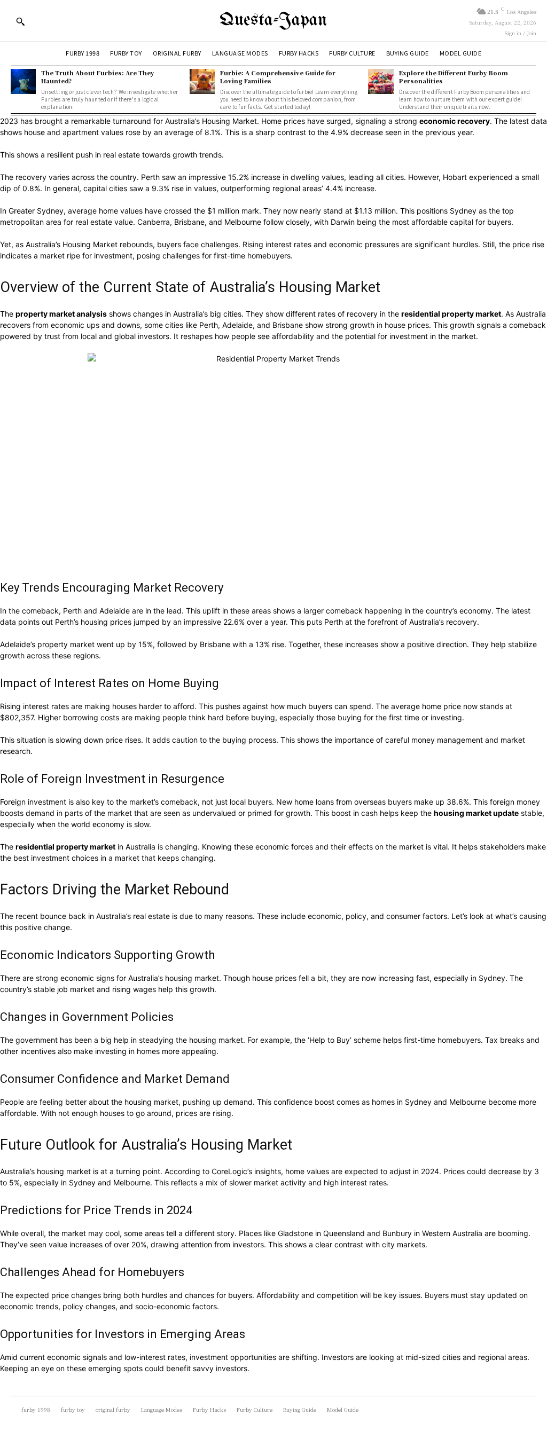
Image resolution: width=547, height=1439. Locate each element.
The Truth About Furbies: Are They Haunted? (97, 76)
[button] (20, 21)
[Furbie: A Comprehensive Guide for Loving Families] (202, 81)
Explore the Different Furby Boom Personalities (453, 76)
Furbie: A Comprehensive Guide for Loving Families (277, 76)
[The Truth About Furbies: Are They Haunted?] (23, 81)
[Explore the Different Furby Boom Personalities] (380, 81)
